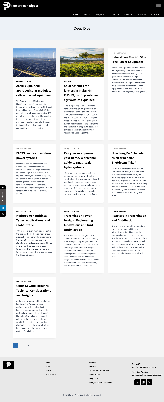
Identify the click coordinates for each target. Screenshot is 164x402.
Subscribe (141, 14)
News (48, 362)
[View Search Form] (158, 5)
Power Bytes (51, 374)
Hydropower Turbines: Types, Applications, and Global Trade (33, 220)
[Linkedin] (143, 382)
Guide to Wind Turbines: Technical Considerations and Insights (33, 290)
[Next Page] (28, 345)
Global (48, 370)
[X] (3, 214)
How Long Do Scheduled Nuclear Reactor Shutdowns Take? (128, 158)
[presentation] (34, 62)
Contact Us (114, 14)
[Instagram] (137, 382)
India (48, 366)
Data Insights (94, 374)
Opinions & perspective (99, 370)
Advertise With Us (139, 372)
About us (128, 14)
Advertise (155, 14)
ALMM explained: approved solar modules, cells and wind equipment (34, 90)
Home (75, 14)
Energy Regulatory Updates (100, 382)
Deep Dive (20, 82)
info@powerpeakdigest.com (144, 367)
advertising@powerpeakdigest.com (147, 375)
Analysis (28, 82)
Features (92, 366)
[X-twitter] (149, 382)
